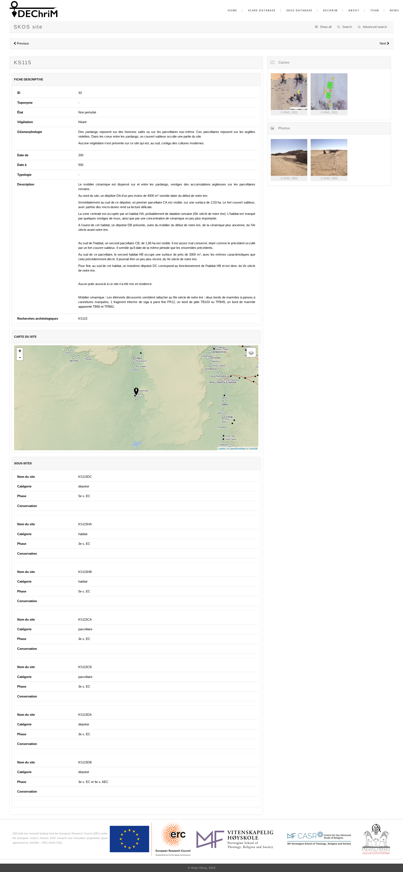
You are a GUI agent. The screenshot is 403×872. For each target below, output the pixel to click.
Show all (325, 27)
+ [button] (19, 350)
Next (383, 43)
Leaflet (221, 448)
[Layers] (251, 352)
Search (347, 27)
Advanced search (375, 27)
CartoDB (253, 448)
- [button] (19, 357)
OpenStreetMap (237, 448)
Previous (22, 43)
